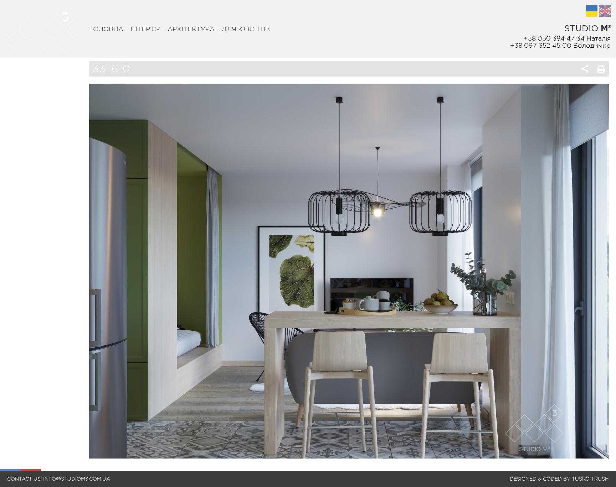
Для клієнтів (246, 29)
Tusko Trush (590, 479)
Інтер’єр (145, 29)
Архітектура (191, 29)
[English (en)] (605, 11)
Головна (106, 29)
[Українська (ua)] (591, 11)
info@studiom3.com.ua (76, 479)
